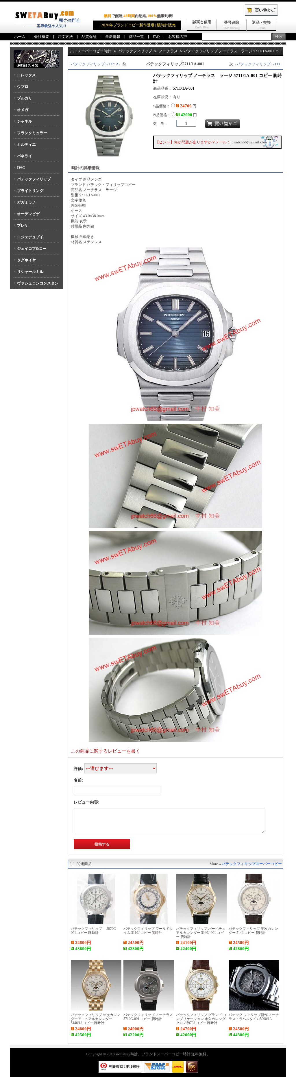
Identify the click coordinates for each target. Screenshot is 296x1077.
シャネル (24, 121)
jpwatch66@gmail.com (248, 142)
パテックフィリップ (34, 179)
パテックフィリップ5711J (258, 64)
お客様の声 (177, 36)
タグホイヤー (28, 260)
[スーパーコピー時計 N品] (47, 26)
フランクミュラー (32, 133)
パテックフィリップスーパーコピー (252, 864)
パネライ (24, 156)
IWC (21, 167)
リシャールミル (30, 271)
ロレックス (26, 75)
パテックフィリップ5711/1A (95, 64)
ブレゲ (22, 225)
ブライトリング (30, 191)
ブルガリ (24, 98)
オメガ (22, 110)
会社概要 (41, 36)
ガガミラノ (26, 202)
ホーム (19, 36)
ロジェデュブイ (30, 237)
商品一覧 (136, 36)
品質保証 (89, 36)
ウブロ (22, 86)
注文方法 (65, 36)
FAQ (156, 36)
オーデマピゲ (28, 214)
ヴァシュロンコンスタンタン (36, 285)
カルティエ (26, 144)
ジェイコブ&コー (32, 248)
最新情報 (112, 36)
